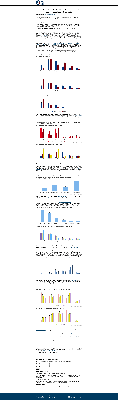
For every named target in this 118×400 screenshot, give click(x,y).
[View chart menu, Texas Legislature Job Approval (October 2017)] (81, 261)
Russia (39, 357)
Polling (51, 4)
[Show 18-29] (54, 305)
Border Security (50, 355)
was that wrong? (62, 196)
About (77, 0)
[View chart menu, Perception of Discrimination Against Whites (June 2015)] (81, 308)
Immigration (73, 355)
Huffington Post (74, 280)
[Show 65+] (64, 305)
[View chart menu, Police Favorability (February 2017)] (81, 76)
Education (56, 4)
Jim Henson (47, 14)
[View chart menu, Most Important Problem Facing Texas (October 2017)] (81, 125)
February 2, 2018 (55, 54)
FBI (70, 355)
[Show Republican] (64, 111)
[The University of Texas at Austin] (40, 396)
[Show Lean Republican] (50, 141)
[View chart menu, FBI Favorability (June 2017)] (81, 57)
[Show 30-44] (57, 305)
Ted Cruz (71, 357)
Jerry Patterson (66, 357)
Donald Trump (54, 357)
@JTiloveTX (43, 333)
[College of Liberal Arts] (56, 396)
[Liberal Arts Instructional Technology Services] (75, 396)
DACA (62, 355)
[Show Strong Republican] (67, 141)
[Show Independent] (59, 111)
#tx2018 (77, 333)
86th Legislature (44, 355)
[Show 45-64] (61, 305)
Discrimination (66, 355)
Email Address (38, 363)
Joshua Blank (52, 14)
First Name (38, 364)
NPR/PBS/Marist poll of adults (55, 44)
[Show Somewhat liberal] (59, 277)
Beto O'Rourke (48, 357)
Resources (61, 4)
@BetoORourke (53, 333)
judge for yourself (43, 341)
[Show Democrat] (54, 111)
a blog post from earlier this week (49, 350)
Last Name (38, 366)
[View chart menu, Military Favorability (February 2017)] (81, 95)
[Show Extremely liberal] (65, 277)
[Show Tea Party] (64, 160)
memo (49, 29)
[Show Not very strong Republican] (58, 141)
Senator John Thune (43, 35)
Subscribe (80, 0)
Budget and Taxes (57, 355)
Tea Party (43, 357)
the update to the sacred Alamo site (65, 202)
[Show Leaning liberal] (52, 277)
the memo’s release (76, 32)
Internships (66, 4)
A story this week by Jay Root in (54, 197)
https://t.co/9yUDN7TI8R (71, 333)
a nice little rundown (70, 257)
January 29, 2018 (51, 334)
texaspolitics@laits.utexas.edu (58, 389)
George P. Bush (60, 357)
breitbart (76, 336)
